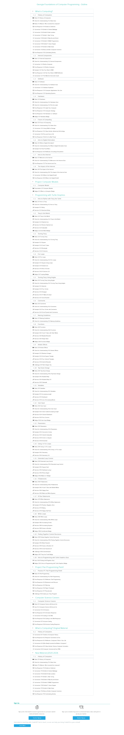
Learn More (22, 725)
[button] (63, 11)
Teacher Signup (37, 718)
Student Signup (81, 718)
